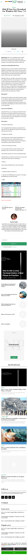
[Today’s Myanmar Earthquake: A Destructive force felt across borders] (23, 285)
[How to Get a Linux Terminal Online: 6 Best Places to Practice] (14, 265)
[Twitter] (9, 497)
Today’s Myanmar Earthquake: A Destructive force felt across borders (8, 285)
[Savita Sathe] (14, 217)
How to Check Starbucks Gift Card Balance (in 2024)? (9, 295)
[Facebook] (2, 497)
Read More (8, 545)
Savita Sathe (7, 15)
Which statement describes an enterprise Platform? (8, 305)
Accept (14, 552)
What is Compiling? (5, 324)
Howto (3, 387)
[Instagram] (6, 497)
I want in (13, 243)
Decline (7, 548)
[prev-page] (22, 252)
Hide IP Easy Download (6, 200)
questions (3, 474)
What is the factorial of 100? (8, 314)
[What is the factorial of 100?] (23, 314)
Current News (4, 416)
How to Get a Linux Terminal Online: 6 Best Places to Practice (13, 273)
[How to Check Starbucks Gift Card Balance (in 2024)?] (23, 295)
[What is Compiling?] (23, 324)
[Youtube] (13, 497)
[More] (22, 51)
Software (14, 7)
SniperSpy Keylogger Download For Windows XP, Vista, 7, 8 (20, 209)
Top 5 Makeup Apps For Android (7, 208)
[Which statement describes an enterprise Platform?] (23, 305)
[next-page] (24, 252)
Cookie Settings (20, 548)
